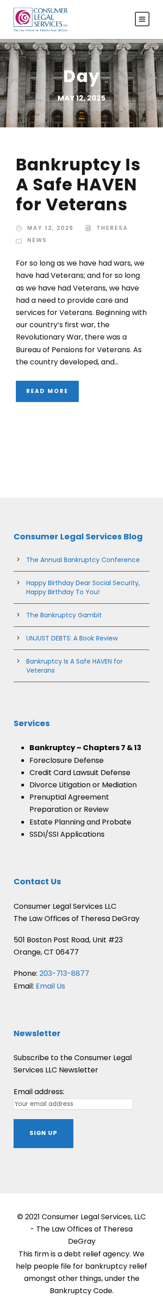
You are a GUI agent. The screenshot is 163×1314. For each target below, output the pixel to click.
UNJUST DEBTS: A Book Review (72, 638)
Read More (47, 391)
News (37, 240)
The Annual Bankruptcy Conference (83, 559)
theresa (112, 228)
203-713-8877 (64, 973)
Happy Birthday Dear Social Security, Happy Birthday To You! (83, 587)
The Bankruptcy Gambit (64, 615)
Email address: (39, 1091)
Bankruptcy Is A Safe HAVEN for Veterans (78, 185)
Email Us (50, 986)
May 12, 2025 (50, 228)
